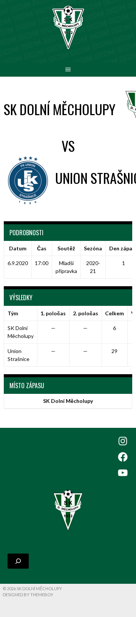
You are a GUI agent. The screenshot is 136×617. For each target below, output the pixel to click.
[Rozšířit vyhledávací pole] (18, 561)
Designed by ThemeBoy (28, 594)
